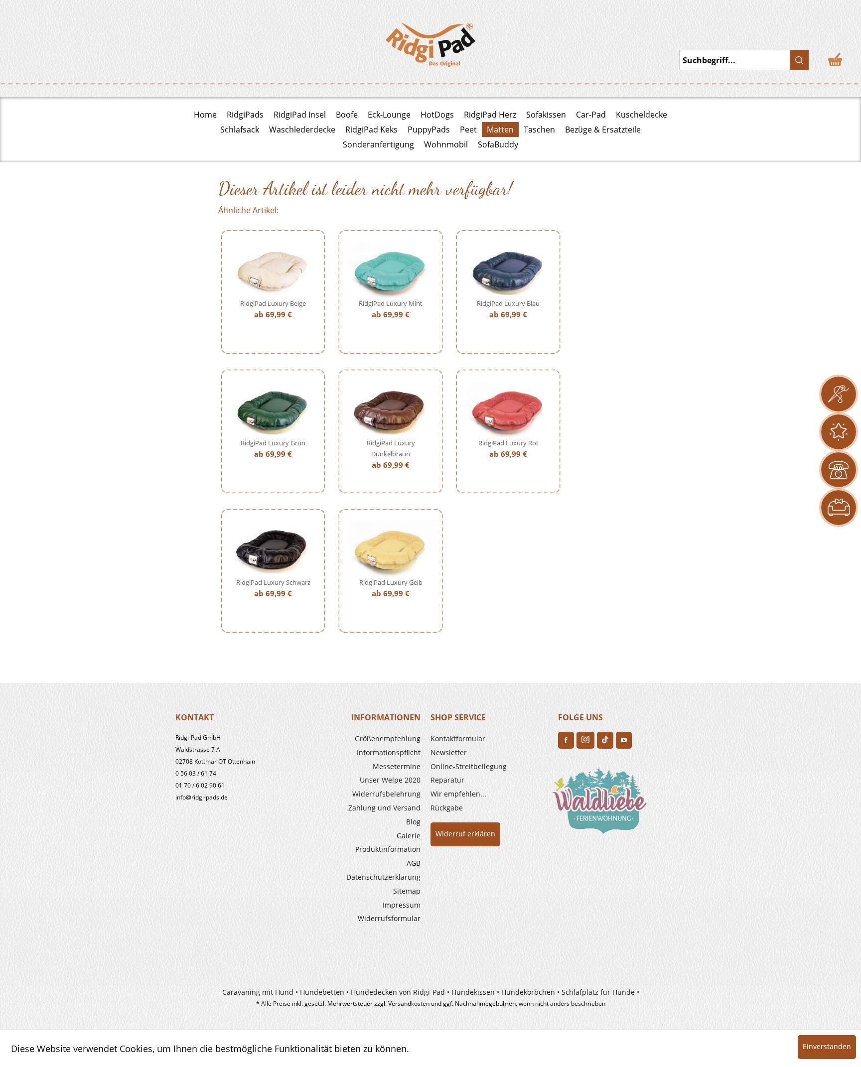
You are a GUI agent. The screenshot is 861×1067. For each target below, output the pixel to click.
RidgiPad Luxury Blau (508, 303)
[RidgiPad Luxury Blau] (508, 270)
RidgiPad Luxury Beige (273, 303)
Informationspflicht (389, 752)
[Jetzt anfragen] (838, 394)
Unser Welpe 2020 (390, 780)
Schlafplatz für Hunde (598, 992)
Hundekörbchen (528, 992)
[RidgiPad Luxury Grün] (273, 409)
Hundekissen (473, 992)
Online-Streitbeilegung (468, 766)
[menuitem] (362, 739)
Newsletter (448, 752)
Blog (413, 821)
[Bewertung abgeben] (838, 431)
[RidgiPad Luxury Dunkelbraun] (390, 409)
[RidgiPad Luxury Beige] (273, 270)
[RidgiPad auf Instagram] (585, 740)
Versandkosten (409, 1003)
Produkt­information (388, 849)
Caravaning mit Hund (257, 992)
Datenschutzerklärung (383, 877)
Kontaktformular (457, 738)
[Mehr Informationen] (838, 507)
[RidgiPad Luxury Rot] (508, 409)
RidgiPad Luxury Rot (508, 442)
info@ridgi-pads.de (201, 797)
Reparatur (447, 780)
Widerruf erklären (465, 833)
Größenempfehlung (388, 738)
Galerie (409, 835)
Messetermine (397, 766)
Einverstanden (827, 1046)
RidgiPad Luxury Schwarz (273, 582)
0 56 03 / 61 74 (195, 773)
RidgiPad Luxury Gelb (391, 582)
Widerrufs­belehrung (386, 794)
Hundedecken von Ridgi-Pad (398, 992)
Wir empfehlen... (458, 794)
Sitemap (407, 891)
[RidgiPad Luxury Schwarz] (273, 549)
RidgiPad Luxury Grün (273, 442)
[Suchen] (799, 60)
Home (205, 114)
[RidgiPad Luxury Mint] (390, 270)
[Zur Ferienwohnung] (602, 803)
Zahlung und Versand (384, 807)
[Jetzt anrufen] (838, 469)
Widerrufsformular (389, 918)
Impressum (402, 905)
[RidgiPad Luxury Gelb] (390, 549)
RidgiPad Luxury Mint (391, 303)
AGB (414, 863)
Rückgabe (446, 807)
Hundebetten (322, 992)
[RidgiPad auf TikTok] (605, 740)
